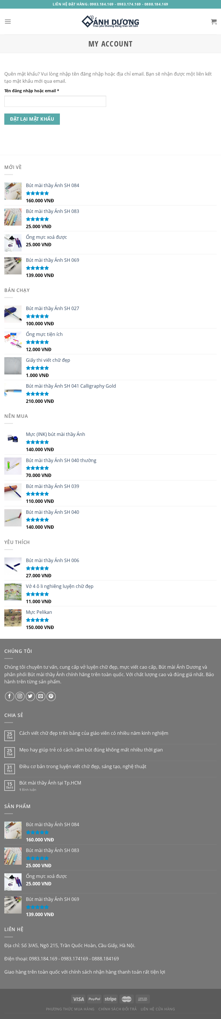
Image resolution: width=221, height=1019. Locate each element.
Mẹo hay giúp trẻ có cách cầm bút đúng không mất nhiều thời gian (91, 750)
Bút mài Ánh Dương (180, 667)
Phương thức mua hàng (70, 1009)
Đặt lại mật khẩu (32, 119)
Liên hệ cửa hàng (158, 1009)
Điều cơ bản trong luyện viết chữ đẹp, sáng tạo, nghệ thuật (82, 766)
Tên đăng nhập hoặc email (36, 91)
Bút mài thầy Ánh (46, 674)
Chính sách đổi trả (117, 1009)
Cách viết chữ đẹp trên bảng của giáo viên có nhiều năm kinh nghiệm (93, 733)
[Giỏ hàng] (214, 21)
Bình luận (27, 789)
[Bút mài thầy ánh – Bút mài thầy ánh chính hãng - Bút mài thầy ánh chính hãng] (110, 22)
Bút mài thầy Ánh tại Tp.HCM (50, 783)
